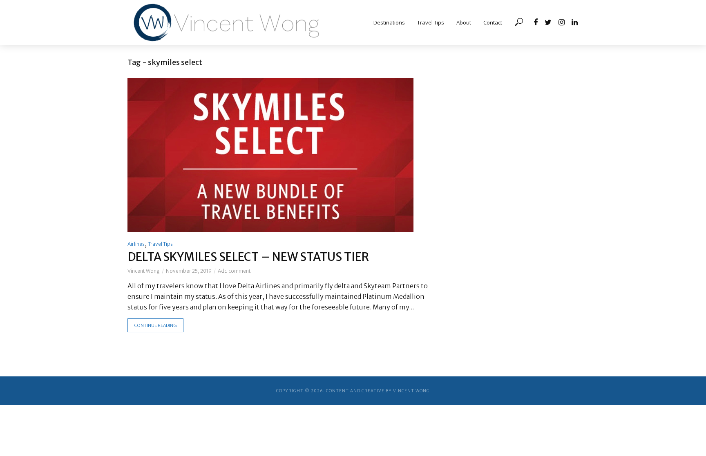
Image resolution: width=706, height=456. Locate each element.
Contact (492, 22)
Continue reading (155, 325)
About (463, 22)
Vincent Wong (143, 271)
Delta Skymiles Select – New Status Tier (248, 256)
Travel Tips (430, 22)
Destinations (389, 22)
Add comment (234, 271)
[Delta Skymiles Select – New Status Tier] (284, 155)
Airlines (136, 244)
